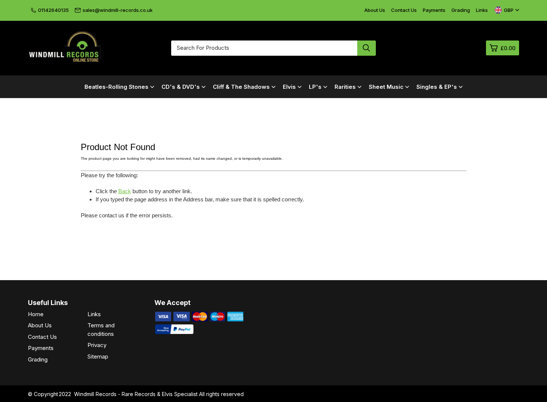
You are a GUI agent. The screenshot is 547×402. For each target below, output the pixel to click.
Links (482, 10)
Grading (460, 10)
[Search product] (366, 48)
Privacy (96, 344)
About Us (374, 10)
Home (36, 314)
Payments (434, 10)
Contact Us (404, 10)
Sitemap (97, 356)
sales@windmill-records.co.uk (118, 10)
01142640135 (53, 10)
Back (124, 191)
